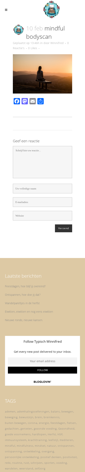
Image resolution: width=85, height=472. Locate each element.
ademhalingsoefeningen (33, 411)
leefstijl (53, 440)
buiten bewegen (15, 423)
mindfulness (25, 445)
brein (38, 417)
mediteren (66, 440)
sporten (49, 463)
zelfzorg (40, 468)
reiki (8, 463)
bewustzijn (26, 417)
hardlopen (39, 434)
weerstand (26, 468)
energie (44, 423)
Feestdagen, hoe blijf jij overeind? (25, 286)
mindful (10, 445)
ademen (10, 411)
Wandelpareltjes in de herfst (22, 303)
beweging (11, 417)
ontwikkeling (32, 451)
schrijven (37, 463)
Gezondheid (66, 428)
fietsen (71, 423)
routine (17, 463)
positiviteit (70, 457)
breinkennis (52, 417)
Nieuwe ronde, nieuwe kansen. (24, 320)
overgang (48, 451)
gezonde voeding (45, 428)
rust (26, 463)
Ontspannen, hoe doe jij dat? (23, 295)
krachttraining (37, 440)
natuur (51, 445)
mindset (40, 445)
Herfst (52, 434)
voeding (61, 463)
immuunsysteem (15, 440)
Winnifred (57, 43)
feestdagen (58, 423)
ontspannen (66, 445)
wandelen (11, 468)
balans (55, 411)
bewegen (67, 411)
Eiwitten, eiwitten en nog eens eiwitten (29, 311)
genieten (26, 428)
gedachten (12, 428)
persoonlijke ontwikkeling (22, 457)
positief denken (51, 457)
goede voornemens (18, 434)
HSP (60, 434)
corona (32, 423)
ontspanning (13, 451)
